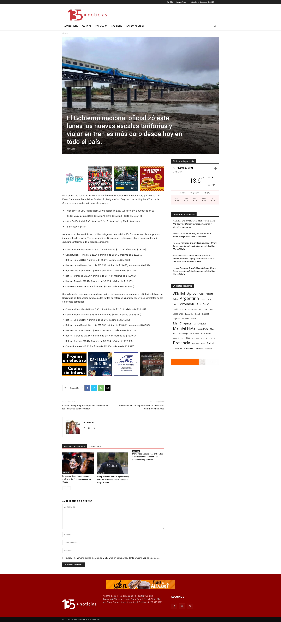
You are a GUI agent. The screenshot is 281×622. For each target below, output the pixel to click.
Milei (175, 333)
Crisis (184, 309)
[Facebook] (87, 388)
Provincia (181, 342)
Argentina (189, 298)
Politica (204, 338)
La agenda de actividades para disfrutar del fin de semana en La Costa (76, 479)
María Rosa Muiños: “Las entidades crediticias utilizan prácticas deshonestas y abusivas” (147, 457)
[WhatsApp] (101, 388)
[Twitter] (94, 388)
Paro (182, 338)
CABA (209, 299)
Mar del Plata (184, 328)
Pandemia (206, 333)
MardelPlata (203, 329)
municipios (194, 334)
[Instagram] (90, 428)
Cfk (174, 304)
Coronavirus (188, 303)
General (66, 472)
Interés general (135, 26)
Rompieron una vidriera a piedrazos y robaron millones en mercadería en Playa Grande (113, 480)
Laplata (176, 318)
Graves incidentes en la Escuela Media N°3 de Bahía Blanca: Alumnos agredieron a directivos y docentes (194, 223)
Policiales (101, 26)
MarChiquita (199, 323)
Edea (211, 309)
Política (86, 26)
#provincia (195, 293)
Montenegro (183, 334)
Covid (204, 304)
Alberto (209, 293)
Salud (210, 343)
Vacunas (199, 348)
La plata (185, 318)
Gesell (197, 314)
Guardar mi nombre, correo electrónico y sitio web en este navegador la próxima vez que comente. (112, 558)
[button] (215, 26)
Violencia (208, 349)
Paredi (176, 338)
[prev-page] (64, 488)
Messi (212, 329)
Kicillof (205, 313)
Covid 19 (176, 309)
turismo (177, 348)
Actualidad (71, 26)
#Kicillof (179, 293)
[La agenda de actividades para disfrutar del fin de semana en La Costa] (78, 463)
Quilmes (195, 344)
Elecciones (178, 313)
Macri (193, 318)
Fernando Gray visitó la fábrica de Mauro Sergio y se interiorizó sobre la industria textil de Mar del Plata (195, 246)
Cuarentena (193, 309)
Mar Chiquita (182, 323)
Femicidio (189, 314)
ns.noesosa (89, 422)
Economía (203, 309)
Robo (203, 344)
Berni (203, 299)
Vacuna (188, 348)
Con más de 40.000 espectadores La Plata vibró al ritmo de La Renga (141, 407)
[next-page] (69, 488)
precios (212, 338)
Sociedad (116, 26)
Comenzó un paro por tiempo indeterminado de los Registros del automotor (85, 407)
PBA (188, 338)
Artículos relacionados (74, 446)
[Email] (107, 388)
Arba (175, 299)
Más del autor (95, 446)
